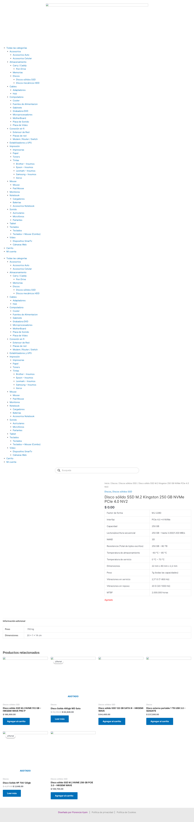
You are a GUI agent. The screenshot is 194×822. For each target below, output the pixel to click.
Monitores (15, 192)
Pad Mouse (18, 188)
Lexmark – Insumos (25, 170)
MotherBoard (19, 118)
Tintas (16, 160)
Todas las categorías (16, 48)
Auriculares (18, 213)
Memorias (18, 72)
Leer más (59, 719)
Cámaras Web (20, 244)
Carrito (9, 248)
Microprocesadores (22, 114)
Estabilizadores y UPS (21, 142)
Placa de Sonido (21, 121)
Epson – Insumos (24, 167)
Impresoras (18, 149)
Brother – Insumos (25, 163)
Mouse (13, 181)
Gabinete (17, 107)
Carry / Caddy (20, 65)
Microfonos (18, 216)
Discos (16, 76)
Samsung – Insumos (26, 174)
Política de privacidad (102, 812)
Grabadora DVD (20, 111)
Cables (13, 86)
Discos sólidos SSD (26, 79)
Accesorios (15, 51)
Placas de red (19, 135)
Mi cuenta (11, 251)
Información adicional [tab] (14, 621)
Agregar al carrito (16, 721)
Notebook (14, 195)
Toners (16, 156)
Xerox (19, 178)
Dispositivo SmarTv (22, 241)
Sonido (13, 209)
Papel (15, 153)
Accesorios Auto (21, 54)
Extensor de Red (21, 132)
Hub (15, 93)
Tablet (13, 223)
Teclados (14, 227)
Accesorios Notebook (23, 206)
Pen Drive (21, 69)
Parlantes (17, 220)
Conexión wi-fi (17, 128)
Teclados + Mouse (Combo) (26, 234)
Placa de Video (20, 125)
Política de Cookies (126, 812)
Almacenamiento (18, 62)
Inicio (107, 483)
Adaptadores (19, 90)
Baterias (17, 202)
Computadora (16, 97)
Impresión (15, 146)
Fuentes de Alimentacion (25, 104)
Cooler (16, 100)
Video (12, 237)
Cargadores (19, 199)
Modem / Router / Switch (25, 139)
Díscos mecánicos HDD (27, 83)
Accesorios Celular (22, 58)
